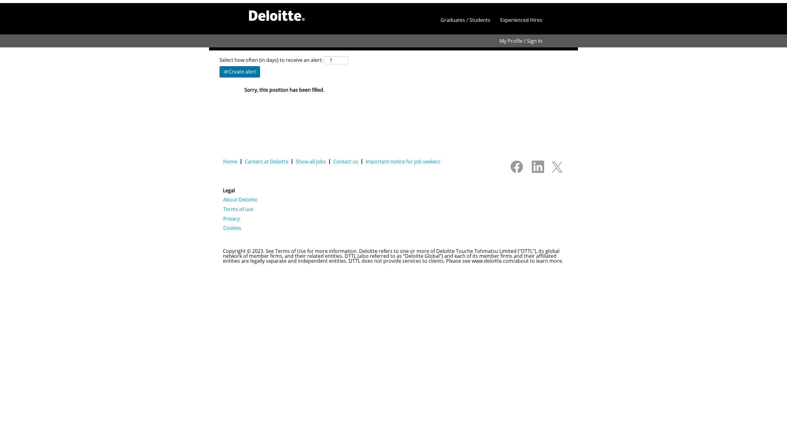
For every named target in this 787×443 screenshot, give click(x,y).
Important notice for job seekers (403, 161)
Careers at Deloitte (266, 161)
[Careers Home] (277, 15)
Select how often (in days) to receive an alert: (271, 60)
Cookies (232, 228)
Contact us (345, 161)
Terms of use (238, 209)
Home (230, 161)
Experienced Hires (521, 20)
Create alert (241, 71)
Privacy (231, 219)
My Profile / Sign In (521, 41)
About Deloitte (240, 199)
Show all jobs (311, 161)
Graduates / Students (465, 20)
